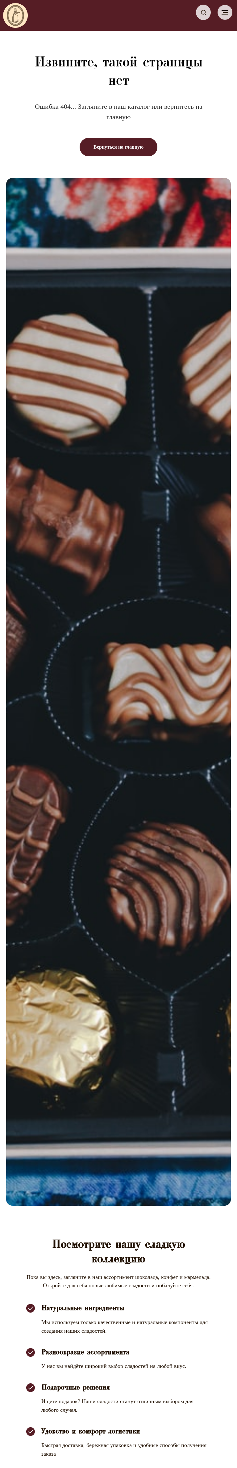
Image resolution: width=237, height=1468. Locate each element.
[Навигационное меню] (225, 12)
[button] (203, 12)
